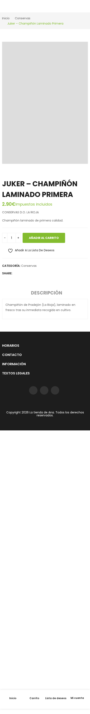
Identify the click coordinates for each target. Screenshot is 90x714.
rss (55, 390)
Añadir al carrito (44, 238)
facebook (33, 390)
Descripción (46, 293)
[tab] (46, 293)
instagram (44, 390)
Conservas (29, 266)
